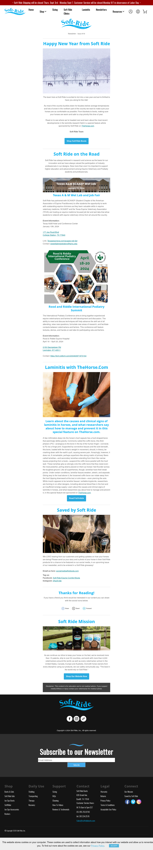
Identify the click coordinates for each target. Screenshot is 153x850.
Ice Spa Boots (10, 800)
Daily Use (36, 786)
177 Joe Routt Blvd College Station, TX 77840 (54, 233)
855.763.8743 (84, 811)
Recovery (32, 804)
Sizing (55, 9)
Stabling (32, 791)
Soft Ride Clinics (68, 11)
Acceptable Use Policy (108, 809)
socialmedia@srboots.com (67, 571)
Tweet (77, 608)
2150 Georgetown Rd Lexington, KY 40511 (52, 348)
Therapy (31, 800)
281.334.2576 (84, 816)
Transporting (33, 796)
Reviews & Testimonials (60, 809)
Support (59, 786)
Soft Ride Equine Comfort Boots (66, 577)
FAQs (54, 796)
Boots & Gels (9, 791)
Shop (42, 11)
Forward (89, 608)
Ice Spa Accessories (12, 809)
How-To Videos (57, 804)
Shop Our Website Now (76, 676)
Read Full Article (76, 498)
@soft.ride (57, 580)
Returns (103, 796)
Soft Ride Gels (10, 796)
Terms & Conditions (108, 804)
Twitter (133, 801)
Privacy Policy (105, 800)
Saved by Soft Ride (131, 796)
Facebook (127, 801)
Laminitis (86, 9)
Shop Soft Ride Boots (76, 141)
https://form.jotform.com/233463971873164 (68, 355)
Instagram (139, 801)
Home (31, 9)
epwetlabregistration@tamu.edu (63, 243)
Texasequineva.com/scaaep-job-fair (62, 240)
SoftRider (8, 804)
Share (67, 608)
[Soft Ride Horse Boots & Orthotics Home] (15, 11)
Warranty (104, 791)
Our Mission (128, 791)
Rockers (7, 813)
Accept (114, 846)
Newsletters (101, 9)
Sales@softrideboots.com (85, 820)
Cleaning (55, 800)
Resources (117, 11)
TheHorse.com (88, 125)
